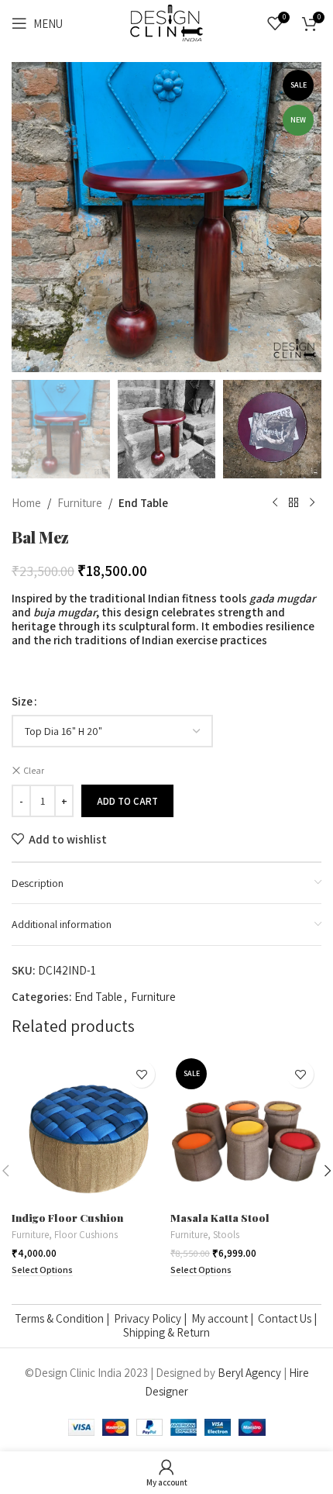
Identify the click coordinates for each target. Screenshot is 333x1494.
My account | (224, 1318)
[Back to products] (293, 503)
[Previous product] (275, 503)
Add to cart (127, 801)
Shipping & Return (166, 1332)
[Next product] (312, 503)
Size (22, 701)
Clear (33, 770)
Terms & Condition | (64, 1318)
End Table (143, 502)
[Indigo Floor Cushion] (87, 1128)
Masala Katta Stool (219, 1217)
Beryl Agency (249, 1372)
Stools (226, 1234)
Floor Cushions (86, 1234)
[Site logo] (166, 22)
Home (26, 502)
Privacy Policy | (152, 1318)
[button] (27, 217)
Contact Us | (288, 1318)
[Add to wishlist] (141, 1074)
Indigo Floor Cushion (67, 1217)
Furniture (79, 502)
